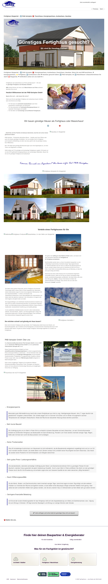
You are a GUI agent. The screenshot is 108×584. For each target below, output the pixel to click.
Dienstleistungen (13, 128)
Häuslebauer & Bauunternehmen (18, 126)
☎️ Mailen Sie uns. (10, 520)
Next (101, 9)
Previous (95, 9)
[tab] (19, 126)
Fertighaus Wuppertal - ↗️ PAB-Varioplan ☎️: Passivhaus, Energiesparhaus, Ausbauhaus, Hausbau (63, 126)
